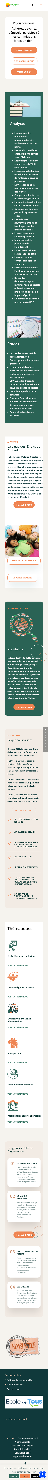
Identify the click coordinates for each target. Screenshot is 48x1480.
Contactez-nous (23, 1452)
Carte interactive (22, 1449)
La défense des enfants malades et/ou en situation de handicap (26, 844)
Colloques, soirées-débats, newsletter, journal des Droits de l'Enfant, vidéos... (25, 880)
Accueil (10, 1438)
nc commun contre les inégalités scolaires (25, 261)
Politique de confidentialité (19, 1380)
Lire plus (25, 1476)
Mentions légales (15, 1384)
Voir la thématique (17, 965)
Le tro (17, 257)
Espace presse (13, 1389)
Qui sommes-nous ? (28, 1438)
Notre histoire (24, 810)
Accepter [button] (13, 1476)
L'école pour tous (23, 856)
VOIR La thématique (17, 996)
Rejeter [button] (35, 1476)
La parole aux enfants (26, 867)
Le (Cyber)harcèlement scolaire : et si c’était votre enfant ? (26, 164)
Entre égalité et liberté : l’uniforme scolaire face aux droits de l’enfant (26, 271)
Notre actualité (22, 1441)
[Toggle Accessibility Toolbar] (42, 1474)
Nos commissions (24, 61)
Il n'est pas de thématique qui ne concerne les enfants (25, 896)
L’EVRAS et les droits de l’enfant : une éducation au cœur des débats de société (24, 384)
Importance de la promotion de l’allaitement (23, 243)
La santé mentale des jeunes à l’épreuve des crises (26, 212)
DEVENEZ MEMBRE (22, 577)
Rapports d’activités (23, 1456)
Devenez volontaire (24, 560)
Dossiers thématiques (22, 1445)
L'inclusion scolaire (24, 832)
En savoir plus (24, 505)
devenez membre (24, 50)
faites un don (24, 72)
